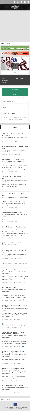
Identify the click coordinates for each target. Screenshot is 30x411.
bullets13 (6, 263)
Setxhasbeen (14, 271)
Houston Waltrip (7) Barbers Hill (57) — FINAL (13, 194)
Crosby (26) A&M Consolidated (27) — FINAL (13, 177)
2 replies (18, 221)
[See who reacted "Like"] (24, 282)
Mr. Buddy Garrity (8, 324)
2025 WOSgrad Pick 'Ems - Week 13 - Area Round (15, 147)
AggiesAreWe (14, 335)
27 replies (18, 154)
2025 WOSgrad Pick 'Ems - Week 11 (12, 385)
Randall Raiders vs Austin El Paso (12, 212)
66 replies (18, 189)
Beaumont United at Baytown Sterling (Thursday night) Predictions (13, 332)
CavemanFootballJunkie (10, 242)
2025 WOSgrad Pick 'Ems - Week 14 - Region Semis (13, 134)
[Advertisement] (15, 26)
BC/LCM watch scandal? (11, 244)
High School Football (20, 229)
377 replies (18, 282)
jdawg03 (13, 180)
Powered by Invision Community (15, 408)
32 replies (18, 207)
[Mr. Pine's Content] (15, 72)
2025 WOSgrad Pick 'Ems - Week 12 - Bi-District (14, 251)
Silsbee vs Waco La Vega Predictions (13, 159)
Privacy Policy (18, 407)
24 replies (18, 141)
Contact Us (24, 407)
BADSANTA (14, 161)
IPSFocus (11, 407)
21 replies (17, 346)
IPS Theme (5, 407)
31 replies (18, 171)
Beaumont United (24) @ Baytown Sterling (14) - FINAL (14, 305)
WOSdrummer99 (15, 137)
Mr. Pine (4, 137)
